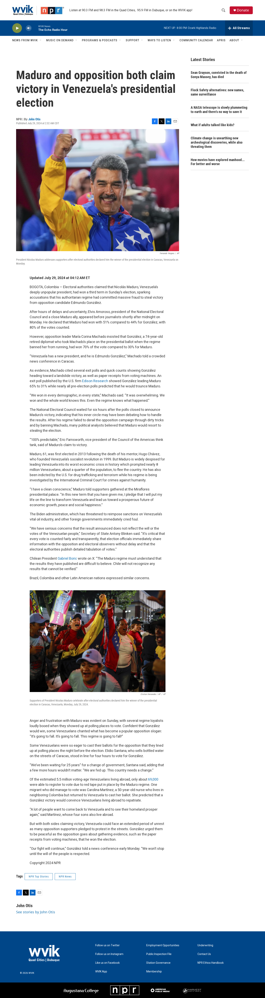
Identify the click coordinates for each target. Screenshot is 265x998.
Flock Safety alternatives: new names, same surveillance (217, 92)
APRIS (221, 40)
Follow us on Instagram (109, 954)
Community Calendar (196, 40)
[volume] (28, 28)
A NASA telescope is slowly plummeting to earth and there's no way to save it (219, 109)
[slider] (35, 28)
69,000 (153, 779)
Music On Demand (60, 40)
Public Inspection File (158, 954)
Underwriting (205, 945)
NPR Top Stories (39, 876)
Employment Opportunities (162, 945)
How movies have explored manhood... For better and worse (218, 162)
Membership (154, 971)
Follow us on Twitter (107, 945)
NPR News (65, 876)
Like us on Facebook (107, 962)
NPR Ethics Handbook (210, 962)
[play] (17, 28)
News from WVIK (25, 40)
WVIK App (101, 971)
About (234, 40)
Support (132, 40)
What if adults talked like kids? (212, 125)
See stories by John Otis (35, 912)
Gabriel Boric (67, 558)
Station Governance (158, 962)
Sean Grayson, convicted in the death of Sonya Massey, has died (219, 75)
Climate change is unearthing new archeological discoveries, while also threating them (216, 142)
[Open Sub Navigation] (40, 40)
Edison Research (95, 381)
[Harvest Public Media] (192, 990)
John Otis (34, 119)
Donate (243, 10)
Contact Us (204, 954)
